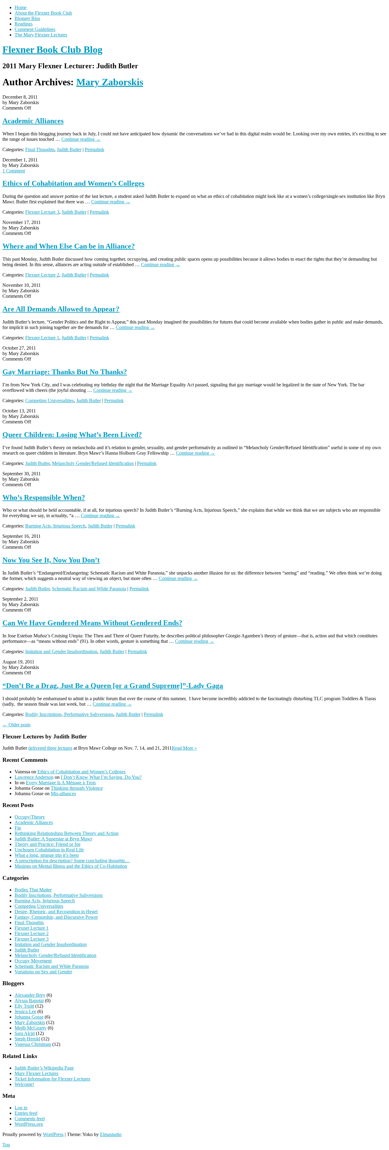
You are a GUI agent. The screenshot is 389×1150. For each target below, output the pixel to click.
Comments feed (30, 1118)
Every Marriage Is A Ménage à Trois (61, 782)
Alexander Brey (30, 995)
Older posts (16, 724)
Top (6, 1144)
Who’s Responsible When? (43, 497)
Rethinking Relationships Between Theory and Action (67, 833)
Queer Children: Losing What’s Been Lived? (72, 435)
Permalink (94, 149)
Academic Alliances (33, 121)
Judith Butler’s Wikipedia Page (44, 1067)
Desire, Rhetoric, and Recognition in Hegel (56, 911)
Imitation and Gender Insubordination (61, 651)
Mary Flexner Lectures (36, 1073)
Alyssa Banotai (29, 1000)
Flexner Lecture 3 (42, 212)
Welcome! (24, 1084)
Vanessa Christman (33, 1044)
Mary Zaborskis (109, 81)
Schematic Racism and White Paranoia (89, 588)
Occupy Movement (33, 960)
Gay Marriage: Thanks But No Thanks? (64, 372)
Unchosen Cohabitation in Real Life (49, 849)
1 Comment (13, 170)
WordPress (53, 1134)
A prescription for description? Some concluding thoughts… (72, 860)
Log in (21, 1107)
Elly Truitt (24, 1006)
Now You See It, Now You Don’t (51, 560)
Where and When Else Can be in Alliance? (68, 246)
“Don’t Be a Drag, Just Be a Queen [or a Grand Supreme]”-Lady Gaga (112, 686)
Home (20, 7)
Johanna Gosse (29, 1016)
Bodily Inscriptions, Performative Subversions (69, 714)
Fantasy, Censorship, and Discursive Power (56, 917)
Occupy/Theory (30, 816)
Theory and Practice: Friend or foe (48, 844)
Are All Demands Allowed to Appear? (60, 309)
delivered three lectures (50, 748)
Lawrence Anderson (34, 777)
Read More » (184, 748)
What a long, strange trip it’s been (47, 855)
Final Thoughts (39, 149)
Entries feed (26, 1113)
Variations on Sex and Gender (43, 971)
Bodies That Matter (33, 889)
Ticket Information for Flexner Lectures (52, 1078)
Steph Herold (27, 1038)
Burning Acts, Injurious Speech (55, 525)
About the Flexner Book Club (43, 12)
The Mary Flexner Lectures (41, 34)
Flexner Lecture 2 (42, 274)
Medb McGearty (30, 1027)
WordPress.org (29, 1124)
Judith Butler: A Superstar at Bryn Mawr (53, 838)
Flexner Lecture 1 (42, 337)
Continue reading (81, 139)
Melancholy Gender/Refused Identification (93, 463)
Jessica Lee (25, 1011)
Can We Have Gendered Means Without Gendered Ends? (92, 623)
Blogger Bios (27, 18)
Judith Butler (69, 149)
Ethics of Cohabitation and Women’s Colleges (73, 183)
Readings (24, 23)
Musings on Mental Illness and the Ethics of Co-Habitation (71, 866)
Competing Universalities (49, 400)
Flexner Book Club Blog (52, 49)
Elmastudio (111, 1134)
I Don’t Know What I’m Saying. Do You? (101, 777)
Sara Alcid (25, 1033)
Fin (18, 827)
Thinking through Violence (77, 788)
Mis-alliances (63, 793)
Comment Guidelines (35, 29)
